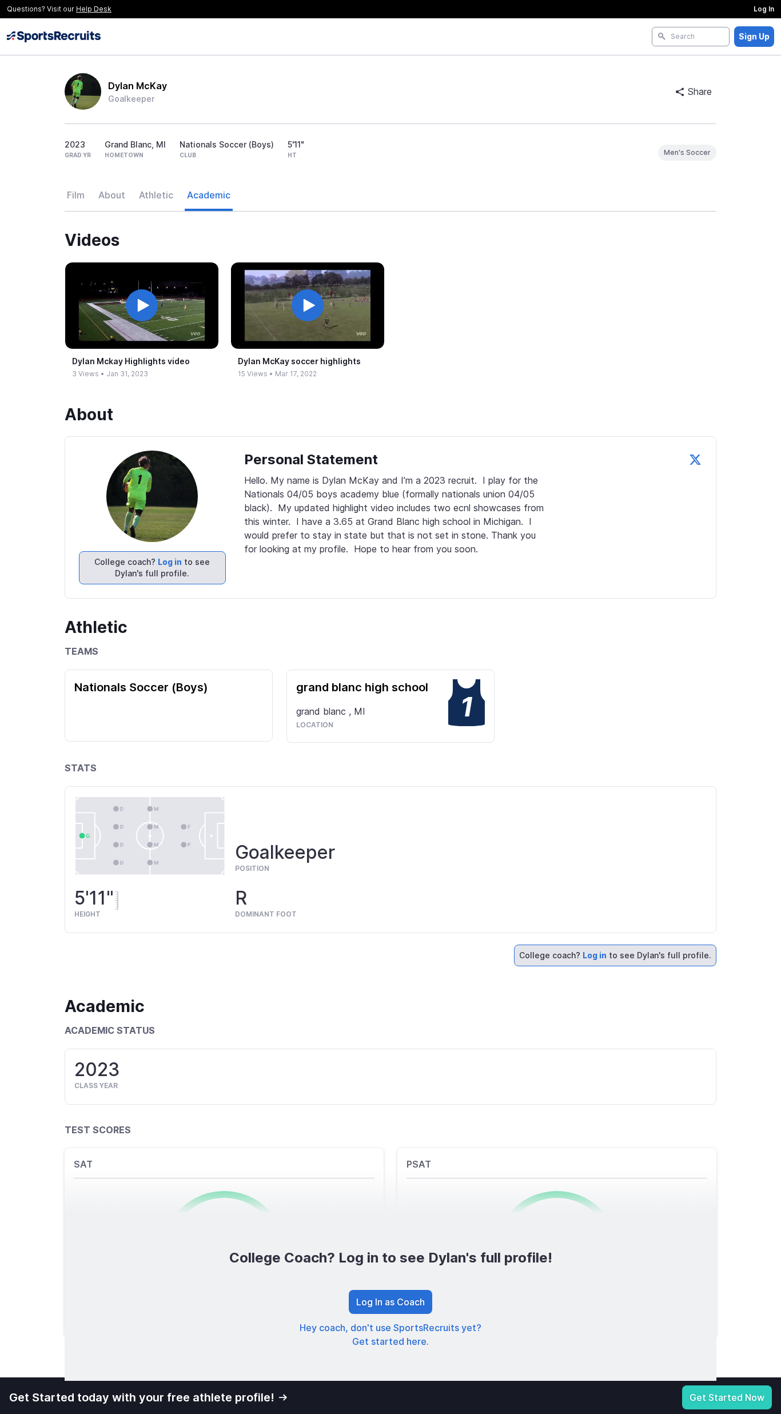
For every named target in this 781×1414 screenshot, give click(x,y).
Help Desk (93, 9)
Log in (170, 562)
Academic (208, 195)
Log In (764, 9)
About (111, 195)
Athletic (156, 195)
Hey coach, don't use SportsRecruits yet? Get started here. (390, 1334)
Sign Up (754, 36)
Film (76, 195)
